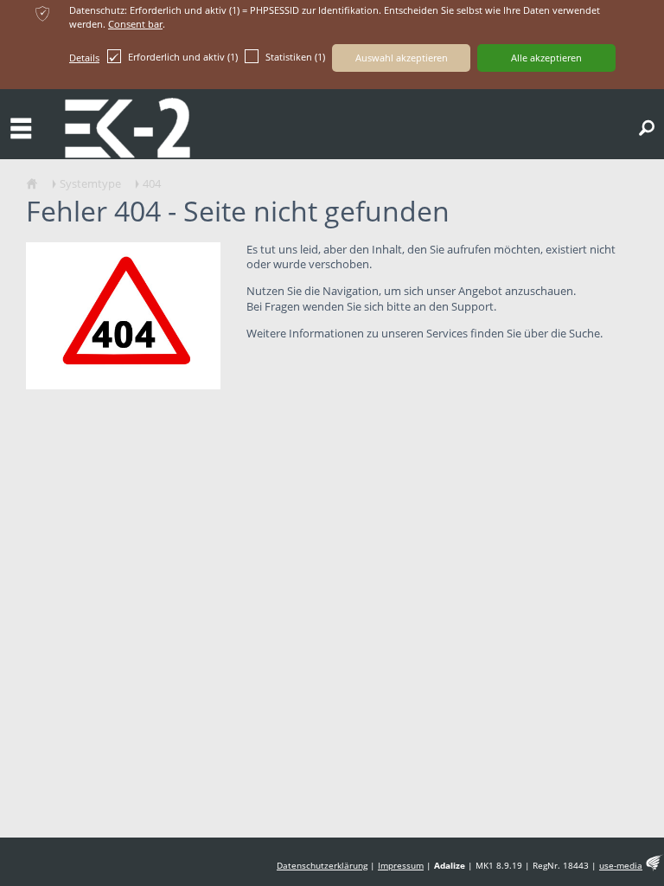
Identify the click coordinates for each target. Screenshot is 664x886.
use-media (620, 865)
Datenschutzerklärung (322, 865)
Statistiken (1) (295, 56)
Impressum (401, 865)
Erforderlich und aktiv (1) (183, 56)
